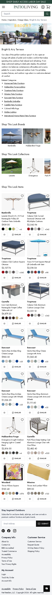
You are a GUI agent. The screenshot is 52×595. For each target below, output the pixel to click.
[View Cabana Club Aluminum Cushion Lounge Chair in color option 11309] (38, 315)
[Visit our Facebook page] (9, 531)
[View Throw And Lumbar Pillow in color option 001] (28, 493)
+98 (46, 272)
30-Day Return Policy (36, 548)
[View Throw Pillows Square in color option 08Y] (16, 493)
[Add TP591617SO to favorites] (22, 242)
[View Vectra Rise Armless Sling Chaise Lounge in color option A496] (6, 361)
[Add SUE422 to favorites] (48, 331)
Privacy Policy (7, 557)
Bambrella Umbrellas (12, 101)
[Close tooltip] (48, 580)
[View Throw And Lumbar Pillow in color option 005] (32, 493)
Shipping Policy (33, 551)
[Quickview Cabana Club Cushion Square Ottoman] (4, 277)
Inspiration (12, 20)
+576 (21, 493)
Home (4, 20)
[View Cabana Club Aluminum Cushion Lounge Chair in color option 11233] (35, 315)
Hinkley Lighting (10, 112)
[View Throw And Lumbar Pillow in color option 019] (35, 493)
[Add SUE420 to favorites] (22, 331)
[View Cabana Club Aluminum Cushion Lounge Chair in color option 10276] (28, 315)
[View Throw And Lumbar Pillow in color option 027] (42, 493)
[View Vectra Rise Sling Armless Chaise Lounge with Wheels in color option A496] (6, 404)
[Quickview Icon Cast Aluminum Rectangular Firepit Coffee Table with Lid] (4, 323)
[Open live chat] (46, 588)
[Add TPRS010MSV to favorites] (48, 242)
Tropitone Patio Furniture (13, 90)
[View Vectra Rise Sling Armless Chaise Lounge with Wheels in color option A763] (10, 404)
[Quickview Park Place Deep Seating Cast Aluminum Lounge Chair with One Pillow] (30, 458)
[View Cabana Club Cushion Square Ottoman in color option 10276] (3, 272)
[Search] (47, 13)
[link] (48, 7)
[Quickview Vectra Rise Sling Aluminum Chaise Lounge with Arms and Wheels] (30, 412)
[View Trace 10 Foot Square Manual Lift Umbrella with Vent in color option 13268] (32, 272)
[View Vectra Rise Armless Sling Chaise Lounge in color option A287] (3, 361)
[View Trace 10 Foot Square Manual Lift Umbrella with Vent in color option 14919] (35, 272)
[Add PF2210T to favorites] (48, 420)
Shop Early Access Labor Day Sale (26, 1)
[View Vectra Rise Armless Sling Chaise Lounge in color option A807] (16, 361)
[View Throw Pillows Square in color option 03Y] (10, 493)
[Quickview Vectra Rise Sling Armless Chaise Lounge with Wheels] (4, 412)
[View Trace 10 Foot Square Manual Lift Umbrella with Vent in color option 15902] (42, 272)
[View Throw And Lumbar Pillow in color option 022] (38, 493)
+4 (20, 453)
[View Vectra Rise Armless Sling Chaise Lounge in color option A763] (10, 361)
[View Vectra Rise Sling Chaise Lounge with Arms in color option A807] (42, 361)
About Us (5, 541)
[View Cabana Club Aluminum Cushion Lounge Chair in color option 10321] (32, 315)
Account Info (6, 580)
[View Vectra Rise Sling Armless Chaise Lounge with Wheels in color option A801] (13, 404)
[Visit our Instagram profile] (15, 531)
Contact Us (6, 544)
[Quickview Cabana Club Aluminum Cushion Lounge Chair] (30, 323)
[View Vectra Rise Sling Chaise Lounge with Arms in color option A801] (38, 361)
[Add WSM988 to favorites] (48, 465)
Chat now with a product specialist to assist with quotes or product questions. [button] (32, 581)
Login (4, 574)
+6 (20, 229)
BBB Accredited (8, 548)
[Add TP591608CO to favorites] (48, 196)
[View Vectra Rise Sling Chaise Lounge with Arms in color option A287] (28, 361)
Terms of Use (7, 561)
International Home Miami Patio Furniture (20, 115)
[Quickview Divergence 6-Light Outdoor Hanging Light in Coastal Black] (4, 458)
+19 (21, 318)
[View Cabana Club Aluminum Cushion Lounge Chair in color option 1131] (42, 315)
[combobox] (23, 13)
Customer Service (34, 541)
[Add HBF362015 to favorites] (22, 420)
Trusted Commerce (9, 551)
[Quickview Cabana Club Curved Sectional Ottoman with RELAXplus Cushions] (30, 234)
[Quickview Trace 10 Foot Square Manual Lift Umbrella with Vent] (30, 277)
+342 (47, 229)
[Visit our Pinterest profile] (3, 530)
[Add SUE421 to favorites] (22, 374)
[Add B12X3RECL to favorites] (22, 196)
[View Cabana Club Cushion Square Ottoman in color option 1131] (16, 272)
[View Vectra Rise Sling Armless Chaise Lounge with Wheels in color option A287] (3, 404)
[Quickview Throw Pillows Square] (4, 499)
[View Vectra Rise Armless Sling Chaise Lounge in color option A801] (13, 361)
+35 (21, 361)
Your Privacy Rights (9, 564)
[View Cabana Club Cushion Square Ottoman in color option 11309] (13, 272)
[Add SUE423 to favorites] (48, 374)
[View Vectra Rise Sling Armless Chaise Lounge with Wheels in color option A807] (16, 404)
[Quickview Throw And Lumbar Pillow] (30, 499)
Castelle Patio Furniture (13, 104)
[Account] (43, 7)
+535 (47, 453)
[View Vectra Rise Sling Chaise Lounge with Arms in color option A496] (32, 361)
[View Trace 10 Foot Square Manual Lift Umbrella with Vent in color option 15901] (38, 272)
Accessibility (6, 554)
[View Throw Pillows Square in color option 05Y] (13, 493)
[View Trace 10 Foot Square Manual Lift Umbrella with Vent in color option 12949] (28, 272)
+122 (47, 493)
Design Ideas (23, 20)
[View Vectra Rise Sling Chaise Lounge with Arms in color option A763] (35, 361)
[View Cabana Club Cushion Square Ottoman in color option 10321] (6, 272)
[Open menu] (3, 7)
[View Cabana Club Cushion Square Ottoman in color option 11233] (10, 272)
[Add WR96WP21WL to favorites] (22, 465)
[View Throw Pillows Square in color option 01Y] (6, 493)
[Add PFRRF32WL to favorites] (22, 285)
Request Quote (33, 544)
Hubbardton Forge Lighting (14, 87)
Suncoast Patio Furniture (13, 97)
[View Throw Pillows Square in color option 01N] (3, 493)
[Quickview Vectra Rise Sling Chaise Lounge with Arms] (30, 367)
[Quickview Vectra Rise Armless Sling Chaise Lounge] (4, 367)
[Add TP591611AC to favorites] (48, 285)
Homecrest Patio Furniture (14, 83)
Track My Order (8, 577)
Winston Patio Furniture (13, 94)
